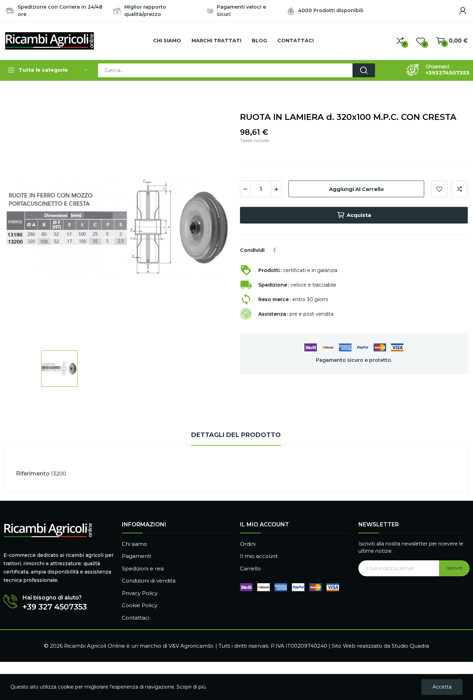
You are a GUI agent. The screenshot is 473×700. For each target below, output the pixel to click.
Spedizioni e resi (143, 568)
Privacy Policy (140, 593)
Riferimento (33, 473)
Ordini (248, 544)
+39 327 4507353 (55, 607)
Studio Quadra (410, 645)
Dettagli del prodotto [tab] (236, 435)
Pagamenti (136, 556)
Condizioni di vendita (149, 580)
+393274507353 (448, 72)
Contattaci (135, 617)
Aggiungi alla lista (439, 189)
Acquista (359, 215)
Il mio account (259, 556)
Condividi (274, 250)
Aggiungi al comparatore (459, 189)
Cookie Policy (139, 605)
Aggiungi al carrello (356, 189)
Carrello (250, 568)
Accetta (442, 687)
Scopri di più (191, 687)
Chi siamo (134, 544)
